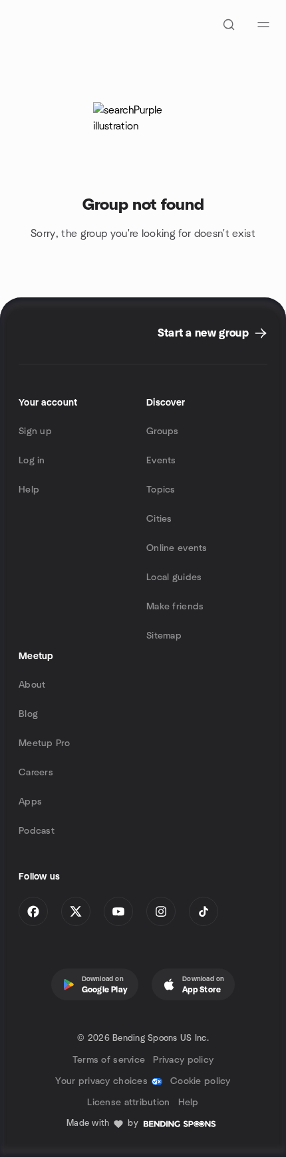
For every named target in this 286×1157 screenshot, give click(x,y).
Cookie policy (200, 1081)
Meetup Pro (44, 743)
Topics (161, 490)
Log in (32, 460)
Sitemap (164, 636)
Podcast (37, 831)
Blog (28, 714)
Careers (36, 772)
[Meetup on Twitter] (75, 911)
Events (161, 460)
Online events (177, 548)
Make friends (175, 606)
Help (29, 490)
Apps (30, 802)
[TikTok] (203, 911)
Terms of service (108, 1060)
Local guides (174, 577)
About (32, 685)
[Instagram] (161, 911)
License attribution (128, 1102)
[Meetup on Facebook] (33, 911)
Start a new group (203, 333)
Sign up (35, 431)
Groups (162, 431)
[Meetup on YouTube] (118, 911)
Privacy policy (183, 1060)
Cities (159, 519)
